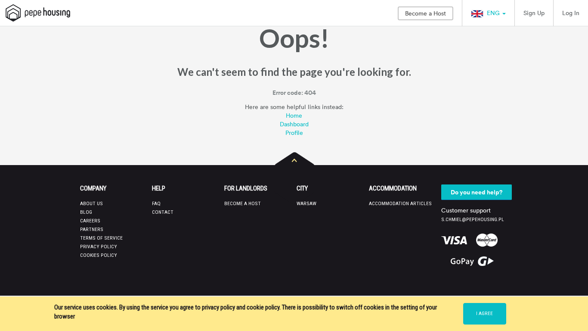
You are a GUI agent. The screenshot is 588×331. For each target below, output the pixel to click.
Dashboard (294, 124)
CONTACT (162, 212)
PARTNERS (91, 229)
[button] (488, 13)
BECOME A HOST (242, 203)
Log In (570, 13)
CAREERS (90, 221)
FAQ (156, 203)
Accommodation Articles (400, 203)
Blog (86, 212)
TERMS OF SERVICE (101, 238)
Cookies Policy (98, 255)
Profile (294, 132)
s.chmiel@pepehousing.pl (472, 219)
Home (294, 115)
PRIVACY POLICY (98, 247)
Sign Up (534, 13)
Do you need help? (476, 192)
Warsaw (306, 203)
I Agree (484, 313)
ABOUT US (91, 203)
